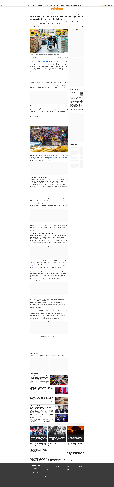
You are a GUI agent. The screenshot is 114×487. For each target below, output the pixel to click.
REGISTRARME (104, 5)
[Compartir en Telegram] (65, 58)
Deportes (72, 5)
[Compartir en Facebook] (58, 58)
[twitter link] (35, 470)
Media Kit (68, 473)
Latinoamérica (42, 355)
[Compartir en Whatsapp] (56, 58)
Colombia (44, 5)
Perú (54, 5)
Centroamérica (58, 5)
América (46, 466)
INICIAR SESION (110, 5)
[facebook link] (33, 470)
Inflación (32, 355)
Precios (47, 355)
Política (75, 5)
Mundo (62, 5)
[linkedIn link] (37, 472)
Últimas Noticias (67, 5)
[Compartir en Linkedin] (63, 58)
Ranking (36, 355)
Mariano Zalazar (36, 26)
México (51, 5)
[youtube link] (33, 472)
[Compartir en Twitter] (60, 58)
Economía (79, 5)
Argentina (34, 5)
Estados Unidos (39, 5)
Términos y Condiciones (79, 466)
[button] (2, 5)
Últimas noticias (61, 355)
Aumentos (55, 355)
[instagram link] (37, 470)
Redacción (57, 466)
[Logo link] (57, 8)
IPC (50, 355)
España (48, 5)
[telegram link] (35, 472)
